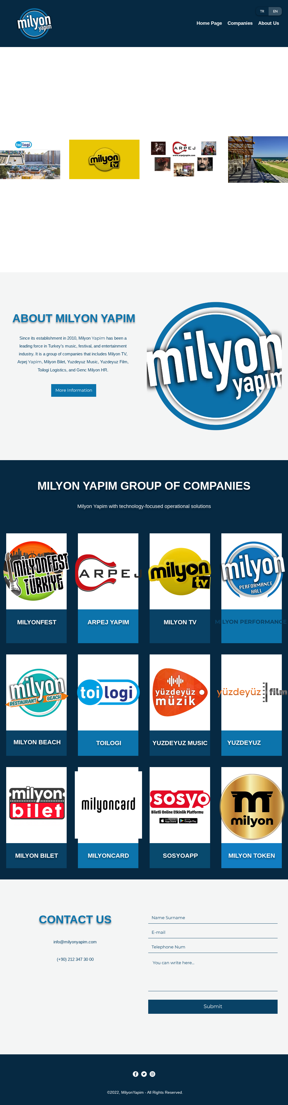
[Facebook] (135, 1074)
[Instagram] (152, 1074)
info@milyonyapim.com (75, 941)
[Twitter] (144, 1074)
